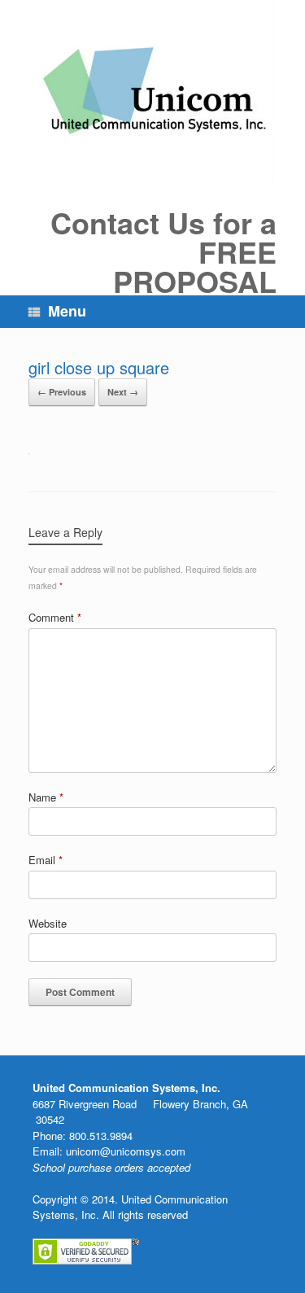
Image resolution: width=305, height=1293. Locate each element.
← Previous (61, 392)
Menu (67, 310)
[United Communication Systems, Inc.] (152, 91)
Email (45, 859)
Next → (122, 392)
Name (45, 797)
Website (47, 923)
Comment (54, 617)
